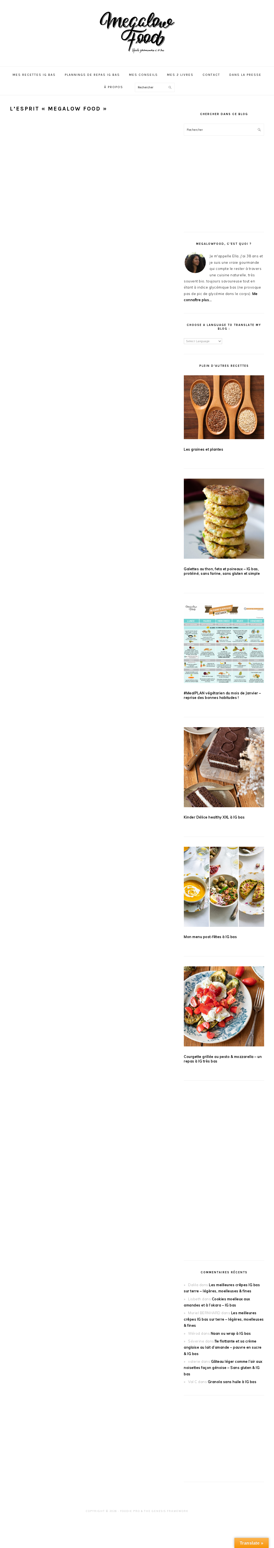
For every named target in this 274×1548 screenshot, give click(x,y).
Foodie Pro (130, 1511)
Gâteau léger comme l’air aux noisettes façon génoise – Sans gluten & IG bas (223, 1367)
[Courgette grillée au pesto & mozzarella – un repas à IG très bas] (224, 1007)
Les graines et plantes (203, 449)
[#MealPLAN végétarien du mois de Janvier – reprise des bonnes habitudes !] (224, 644)
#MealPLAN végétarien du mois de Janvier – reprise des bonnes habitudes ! (222, 695)
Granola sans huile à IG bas (232, 1382)
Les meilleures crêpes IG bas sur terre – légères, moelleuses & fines (224, 1319)
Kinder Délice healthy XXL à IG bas (214, 817)
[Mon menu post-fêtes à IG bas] (224, 888)
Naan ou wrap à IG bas (231, 1333)
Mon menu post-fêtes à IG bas (210, 937)
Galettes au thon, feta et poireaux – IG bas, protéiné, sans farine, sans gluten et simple (222, 571)
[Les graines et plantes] (224, 408)
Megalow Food (137, 31)
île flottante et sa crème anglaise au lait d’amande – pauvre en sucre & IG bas (223, 1347)
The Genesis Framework (166, 1511)
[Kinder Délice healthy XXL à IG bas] (224, 768)
